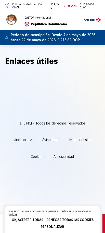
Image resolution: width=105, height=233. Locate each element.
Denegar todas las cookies (70, 220)
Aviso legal (50, 140)
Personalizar (52, 227)
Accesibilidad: (64, 157)
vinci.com (21, 140)
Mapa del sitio (80, 140)
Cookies (37, 157)
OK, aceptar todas (27, 220)
